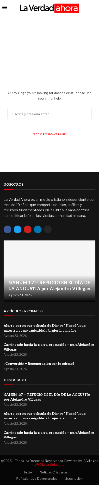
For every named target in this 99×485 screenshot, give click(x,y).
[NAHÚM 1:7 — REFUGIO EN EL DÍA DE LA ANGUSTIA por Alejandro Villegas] (49, 271)
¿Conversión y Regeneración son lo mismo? (39, 364)
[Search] (94, 8)
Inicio (28, 472)
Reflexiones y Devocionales (36, 478)
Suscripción (74, 478)
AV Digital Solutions (49, 464)
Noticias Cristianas (54, 472)
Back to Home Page (49, 134)
